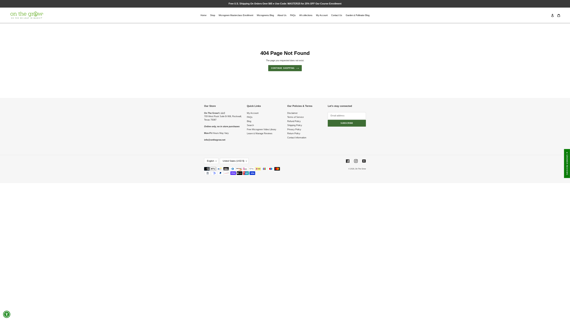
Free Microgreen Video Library (261, 129)
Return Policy (293, 133)
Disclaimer (292, 113)
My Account (252, 113)
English (210, 161)
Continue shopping (282, 68)
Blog (249, 121)
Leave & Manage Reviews (259, 133)
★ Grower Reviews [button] (567, 163)
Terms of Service (295, 117)
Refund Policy (294, 121)
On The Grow (360, 169)
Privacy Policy (294, 129)
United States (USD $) (233, 161)
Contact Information (296, 137)
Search (250, 125)
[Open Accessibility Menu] (6, 314)
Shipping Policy (294, 125)
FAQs (249, 117)
